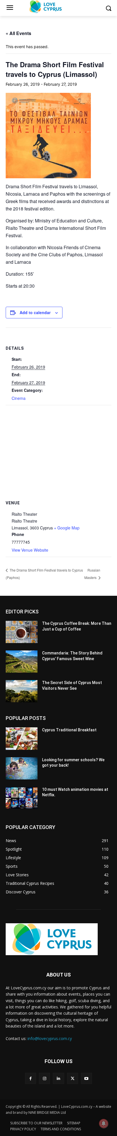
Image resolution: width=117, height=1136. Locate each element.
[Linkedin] (58, 1078)
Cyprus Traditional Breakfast (69, 730)
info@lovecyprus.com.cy (50, 1038)
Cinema (19, 398)
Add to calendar (35, 312)
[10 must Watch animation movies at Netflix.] (21, 798)
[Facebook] (30, 1078)
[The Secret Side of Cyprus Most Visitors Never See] (21, 691)
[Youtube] (86, 1078)
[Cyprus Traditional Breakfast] (21, 738)
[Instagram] (44, 1078)
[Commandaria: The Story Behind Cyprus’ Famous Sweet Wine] (21, 661)
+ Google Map (67, 528)
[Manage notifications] (103, 1123)
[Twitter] (72, 1078)
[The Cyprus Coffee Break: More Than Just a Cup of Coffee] (21, 632)
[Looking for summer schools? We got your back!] (21, 768)
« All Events (18, 33)
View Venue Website (30, 550)
